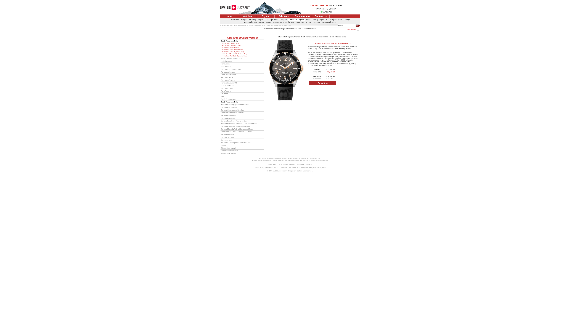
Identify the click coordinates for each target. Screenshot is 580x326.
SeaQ (223, 96)
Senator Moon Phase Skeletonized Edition (236, 132)
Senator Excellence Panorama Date (234, 121)
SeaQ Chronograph (228, 99)
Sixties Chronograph (228, 148)
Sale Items (284, 16)
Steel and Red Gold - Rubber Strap (235, 54)
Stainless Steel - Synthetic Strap (234, 52)
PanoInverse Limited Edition (231, 69)
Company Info (302, 16)
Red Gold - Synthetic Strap (232, 45)
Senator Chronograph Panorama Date (235, 104)
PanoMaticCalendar (228, 80)
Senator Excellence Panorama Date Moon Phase (239, 124)
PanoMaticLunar (227, 88)
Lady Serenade (226, 61)
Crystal (265, 16)
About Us (276, 164)
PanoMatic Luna (227, 77)
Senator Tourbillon (227, 137)
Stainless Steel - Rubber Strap (233, 49)
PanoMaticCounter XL (229, 83)
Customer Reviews (288, 164)
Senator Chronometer (229, 107)
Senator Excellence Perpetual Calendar (235, 126)
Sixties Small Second (228, 153)
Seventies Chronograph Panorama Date (235, 143)
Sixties (223, 145)
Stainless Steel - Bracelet (231, 47)
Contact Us (321, 16)
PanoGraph (225, 64)
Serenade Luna (226, 140)
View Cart (309, 164)
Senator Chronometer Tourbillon (232, 113)
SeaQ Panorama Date (229, 41)
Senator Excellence (228, 118)
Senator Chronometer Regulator (233, 110)
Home (229, 16)
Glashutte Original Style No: (333, 43)
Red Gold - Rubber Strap (231, 43)
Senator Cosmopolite (228, 115)
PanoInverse (225, 66)
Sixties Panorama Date (229, 151)
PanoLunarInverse (228, 72)
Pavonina (224, 94)
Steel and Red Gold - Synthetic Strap (235, 56)
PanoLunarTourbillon (228, 75)
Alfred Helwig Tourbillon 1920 (231, 58)
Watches (247, 16)
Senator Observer (227, 134)
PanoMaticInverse (227, 85)
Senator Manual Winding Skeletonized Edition (237, 129)
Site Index (300, 164)
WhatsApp (327, 12)
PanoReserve (226, 91)
